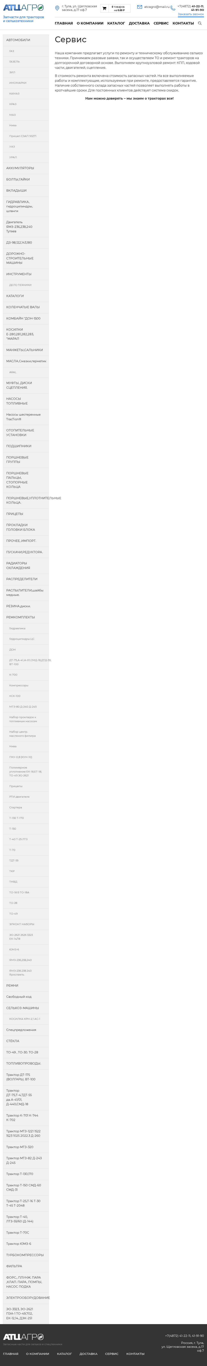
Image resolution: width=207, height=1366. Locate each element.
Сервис (161, 23)
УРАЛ (13, 157)
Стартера (15, 807)
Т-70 (12, 849)
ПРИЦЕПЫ (14, 514)
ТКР (12, 871)
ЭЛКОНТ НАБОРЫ (21, 924)
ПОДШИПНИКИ (18, 446)
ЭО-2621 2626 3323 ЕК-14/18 (21, 936)
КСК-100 (14, 695)
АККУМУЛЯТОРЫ (20, 168)
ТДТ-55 (13, 860)
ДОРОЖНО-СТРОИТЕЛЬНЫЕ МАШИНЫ (20, 258)
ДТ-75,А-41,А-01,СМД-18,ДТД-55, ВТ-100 (29, 662)
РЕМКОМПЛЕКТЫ (20, 617)
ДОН (12, 649)
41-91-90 (198, 1336)
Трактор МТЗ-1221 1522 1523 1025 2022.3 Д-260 (23, 1133)
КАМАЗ (14, 93)
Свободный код (19, 997)
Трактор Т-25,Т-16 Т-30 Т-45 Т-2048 (23, 1203)
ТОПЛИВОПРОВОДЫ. (23, 1063)
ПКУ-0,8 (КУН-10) (20, 757)
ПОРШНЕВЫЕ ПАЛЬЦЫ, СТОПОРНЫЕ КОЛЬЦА (17, 480)
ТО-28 (13, 902)
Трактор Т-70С (17, 1232)
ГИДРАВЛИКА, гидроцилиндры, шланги (19, 206)
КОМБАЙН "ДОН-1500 (23, 318)
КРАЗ (12, 104)
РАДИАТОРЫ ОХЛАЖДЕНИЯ (18, 565)
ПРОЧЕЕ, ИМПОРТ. (21, 541)
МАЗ (12, 114)
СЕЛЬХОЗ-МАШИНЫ (22, 1008)
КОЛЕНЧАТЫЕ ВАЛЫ (23, 307)
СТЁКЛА (12, 1041)
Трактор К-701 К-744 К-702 (22, 1117)
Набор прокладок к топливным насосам (23, 719)
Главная (64, 23)
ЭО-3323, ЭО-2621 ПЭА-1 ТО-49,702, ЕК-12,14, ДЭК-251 (19, 1313)
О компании (90, 23)
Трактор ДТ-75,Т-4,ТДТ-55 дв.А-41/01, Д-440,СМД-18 (19, 1097)
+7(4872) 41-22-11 (177, 1336)
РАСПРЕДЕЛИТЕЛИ (21, 579)
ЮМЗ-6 (14, 949)
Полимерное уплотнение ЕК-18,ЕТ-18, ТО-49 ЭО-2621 (25, 771)
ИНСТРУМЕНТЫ (19, 274)
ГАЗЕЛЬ (14, 61)
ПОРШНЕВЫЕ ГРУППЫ (17, 459)
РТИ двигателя (19, 796)
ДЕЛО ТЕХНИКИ (20, 285)
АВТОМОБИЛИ (18, 40)
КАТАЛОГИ (15, 296)
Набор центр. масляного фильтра (22, 733)
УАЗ (12, 146)
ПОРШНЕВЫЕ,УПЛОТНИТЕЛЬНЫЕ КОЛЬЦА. (27, 500)
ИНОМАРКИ (17, 82)
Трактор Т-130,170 (19, 1174)
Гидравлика (17, 628)
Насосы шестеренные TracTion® (23, 417)
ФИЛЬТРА (14, 1266)
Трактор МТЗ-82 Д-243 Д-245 (24, 1160)
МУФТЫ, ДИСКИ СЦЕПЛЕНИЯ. (19, 385)
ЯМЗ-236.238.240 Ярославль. (20, 972)
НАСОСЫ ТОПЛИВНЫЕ (17, 401)
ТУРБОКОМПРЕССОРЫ (25, 1255)
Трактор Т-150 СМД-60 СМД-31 (23, 1187)
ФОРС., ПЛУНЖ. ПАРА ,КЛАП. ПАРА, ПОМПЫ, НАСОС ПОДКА (24, 1282)
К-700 (13, 674)
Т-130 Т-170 (16, 817)
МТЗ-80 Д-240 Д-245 (23, 706)
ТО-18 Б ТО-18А (19, 892)
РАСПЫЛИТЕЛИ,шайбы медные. (24, 592)
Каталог (116, 23)
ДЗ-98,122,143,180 (19, 242)
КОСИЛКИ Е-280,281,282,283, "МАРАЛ (20, 334)
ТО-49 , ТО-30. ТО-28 (22, 1052)
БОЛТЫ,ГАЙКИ (18, 179)
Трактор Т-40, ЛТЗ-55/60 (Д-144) (19, 1219)
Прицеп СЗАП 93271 (22, 136)
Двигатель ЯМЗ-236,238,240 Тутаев (19, 226)
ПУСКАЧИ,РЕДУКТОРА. (24, 552)
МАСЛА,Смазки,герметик (26, 361)
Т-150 (12, 828)
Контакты (183, 23)
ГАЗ (11, 51)
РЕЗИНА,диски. (18, 606)
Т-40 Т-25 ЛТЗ (18, 839)
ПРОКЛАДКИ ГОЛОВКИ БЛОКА (20, 527)
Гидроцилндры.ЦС (21, 638)
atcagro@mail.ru (157, 7)
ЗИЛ (12, 72)
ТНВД (13, 881)
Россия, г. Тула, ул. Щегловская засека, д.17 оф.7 (183, 1346)
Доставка (139, 23)
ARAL (12, 372)
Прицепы (15, 786)
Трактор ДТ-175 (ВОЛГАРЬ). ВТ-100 (20, 1077)
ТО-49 (13, 913)
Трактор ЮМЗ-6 (18, 1244)
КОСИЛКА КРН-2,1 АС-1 (24, 1018)
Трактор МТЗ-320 (19, 1147)
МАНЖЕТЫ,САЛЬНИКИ (24, 350)
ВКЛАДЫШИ (16, 190)
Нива (13, 125)
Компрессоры (18, 685)
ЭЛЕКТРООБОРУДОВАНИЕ (27, 1298)
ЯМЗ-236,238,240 (20, 960)
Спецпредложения (21, 1030)
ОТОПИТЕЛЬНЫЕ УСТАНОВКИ (20, 432)
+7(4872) (190, 6)
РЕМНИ (12, 985)
